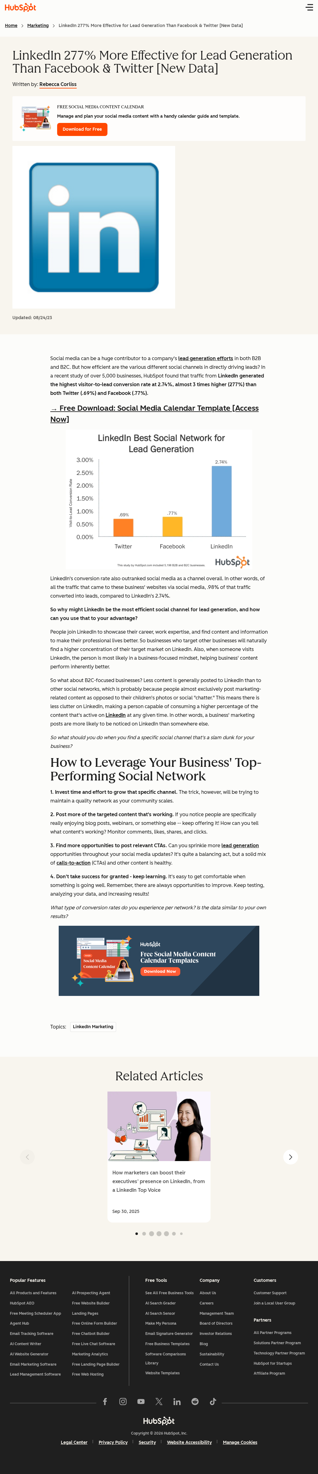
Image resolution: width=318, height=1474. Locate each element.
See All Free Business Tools (169, 1293)
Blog (204, 1344)
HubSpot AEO (22, 1303)
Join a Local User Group (274, 1303)
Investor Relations (216, 1334)
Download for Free (82, 129)
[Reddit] (195, 1403)
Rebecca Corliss (58, 84)
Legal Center (74, 1442)
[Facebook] (105, 1403)
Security (147, 1442)
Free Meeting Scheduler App (35, 1313)
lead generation (240, 845)
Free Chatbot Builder (91, 1334)
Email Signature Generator (169, 1334)
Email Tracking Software (31, 1334)
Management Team (217, 1313)
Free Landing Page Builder (96, 1364)
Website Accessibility (189, 1442)
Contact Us (209, 1364)
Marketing (38, 25)
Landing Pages (85, 1313)
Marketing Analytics (90, 1354)
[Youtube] (141, 1403)
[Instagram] (123, 1403)
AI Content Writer (25, 1344)
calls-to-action (74, 863)
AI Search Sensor (160, 1313)
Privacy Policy (113, 1442)
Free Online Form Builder (94, 1323)
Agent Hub (19, 1323)
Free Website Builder (91, 1303)
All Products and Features (33, 1293)
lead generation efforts (205, 358)
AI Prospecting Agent (91, 1293)
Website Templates (162, 1373)
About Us (208, 1293)
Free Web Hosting (88, 1374)
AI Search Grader (160, 1303)
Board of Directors (216, 1323)
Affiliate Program (269, 1373)
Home (11, 25)
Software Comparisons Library (165, 1358)
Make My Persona (160, 1323)
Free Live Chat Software (93, 1344)
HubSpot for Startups (273, 1363)
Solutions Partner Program (277, 1343)
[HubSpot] (159, 1421)
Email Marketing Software (33, 1364)
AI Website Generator (29, 1354)
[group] (159, 1157)
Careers (207, 1303)
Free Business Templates (167, 1344)
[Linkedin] (177, 1403)
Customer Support (270, 1293)
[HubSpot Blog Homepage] (20, 7)
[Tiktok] (213, 1403)
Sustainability (212, 1354)
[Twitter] (159, 1403)
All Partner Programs (273, 1333)
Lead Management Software (35, 1374)
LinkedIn (116, 715)
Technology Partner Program (279, 1353)
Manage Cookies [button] (240, 1442)
